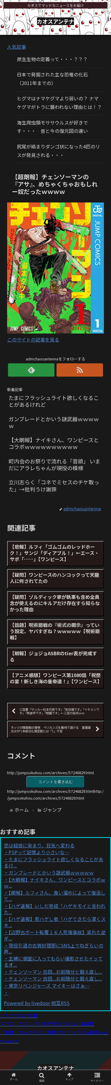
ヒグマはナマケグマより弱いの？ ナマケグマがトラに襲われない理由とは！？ (59, 102)
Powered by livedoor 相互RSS (37, 1002)
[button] (99, 725)
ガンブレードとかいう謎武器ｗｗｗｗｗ (51, 872)
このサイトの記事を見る (33, 339)
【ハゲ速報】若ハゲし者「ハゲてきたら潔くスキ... (55, 922)
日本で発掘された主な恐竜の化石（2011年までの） (52, 78)
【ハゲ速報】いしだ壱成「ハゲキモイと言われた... (54, 909)
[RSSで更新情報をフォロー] (80, 370)
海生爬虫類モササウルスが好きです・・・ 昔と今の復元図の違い (52, 127)
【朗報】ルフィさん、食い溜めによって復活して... (54, 895)
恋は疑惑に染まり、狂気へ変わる (39, 845)
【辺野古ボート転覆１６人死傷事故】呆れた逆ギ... (55, 935)
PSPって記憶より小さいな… (39, 852)
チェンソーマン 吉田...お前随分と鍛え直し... (55, 971)
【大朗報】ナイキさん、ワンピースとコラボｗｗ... (54, 882)
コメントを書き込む (55, 782)
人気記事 (16, 46)
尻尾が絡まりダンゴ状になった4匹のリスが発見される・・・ (58, 150)
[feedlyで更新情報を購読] (31, 370)
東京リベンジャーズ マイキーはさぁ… (49, 985)
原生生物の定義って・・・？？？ (52, 59)
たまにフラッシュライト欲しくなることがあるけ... (53, 862)
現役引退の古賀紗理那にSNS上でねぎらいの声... (53, 948)
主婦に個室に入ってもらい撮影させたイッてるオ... (53, 961)
